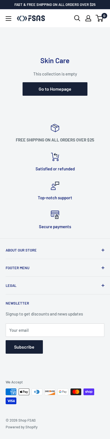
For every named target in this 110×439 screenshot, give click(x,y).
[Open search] (77, 18)
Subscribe (24, 346)
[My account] (88, 18)
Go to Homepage (55, 89)
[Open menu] (8, 18)
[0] (99, 18)
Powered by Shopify (22, 427)
